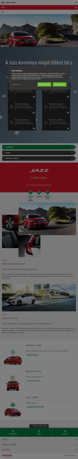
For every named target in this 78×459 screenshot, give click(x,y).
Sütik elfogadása (59, 84)
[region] (39, 78)
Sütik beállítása (16, 84)
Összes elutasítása (44, 84)
